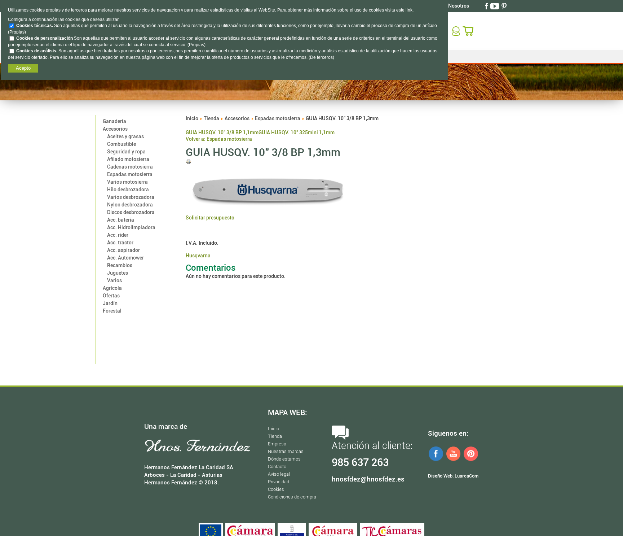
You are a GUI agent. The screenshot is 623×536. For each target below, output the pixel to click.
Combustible (121, 144)
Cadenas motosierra (130, 167)
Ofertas (111, 295)
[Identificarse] (456, 31)
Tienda (211, 118)
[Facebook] (487, 6)
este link (404, 10)
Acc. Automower (125, 258)
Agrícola (112, 288)
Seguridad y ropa (126, 151)
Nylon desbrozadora (130, 205)
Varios (114, 280)
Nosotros (458, 6)
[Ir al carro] (469, 31)
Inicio (192, 118)
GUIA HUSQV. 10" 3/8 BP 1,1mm (222, 132)
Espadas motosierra (130, 174)
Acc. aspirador (123, 250)
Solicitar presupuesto (210, 218)
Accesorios (115, 129)
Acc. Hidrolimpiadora (131, 227)
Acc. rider (117, 235)
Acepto (23, 68)
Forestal (112, 311)
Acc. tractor (120, 242)
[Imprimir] (188, 163)
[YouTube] (495, 6)
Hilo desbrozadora (128, 189)
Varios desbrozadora (130, 197)
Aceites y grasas (125, 136)
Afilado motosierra (128, 159)
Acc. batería (120, 220)
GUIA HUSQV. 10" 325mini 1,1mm (297, 132)
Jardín (110, 303)
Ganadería (114, 121)
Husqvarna (198, 255)
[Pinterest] (505, 6)
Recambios (119, 265)
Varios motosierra (127, 182)
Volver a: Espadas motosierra (219, 139)
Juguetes (117, 273)
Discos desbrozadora (131, 212)
